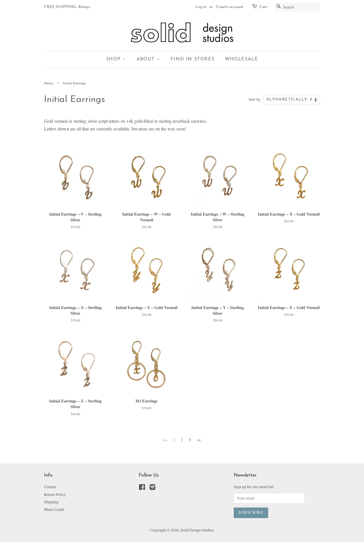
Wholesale (241, 59)
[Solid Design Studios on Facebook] (142, 488)
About (146, 59)
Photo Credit (54, 509)
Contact (50, 486)
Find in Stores (192, 59)
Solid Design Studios (197, 530)
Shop (114, 59)
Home (48, 83)
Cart (263, 7)
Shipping (51, 501)
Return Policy (55, 494)
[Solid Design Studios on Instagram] (152, 488)
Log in (200, 7)
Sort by (254, 99)
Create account (229, 7)
